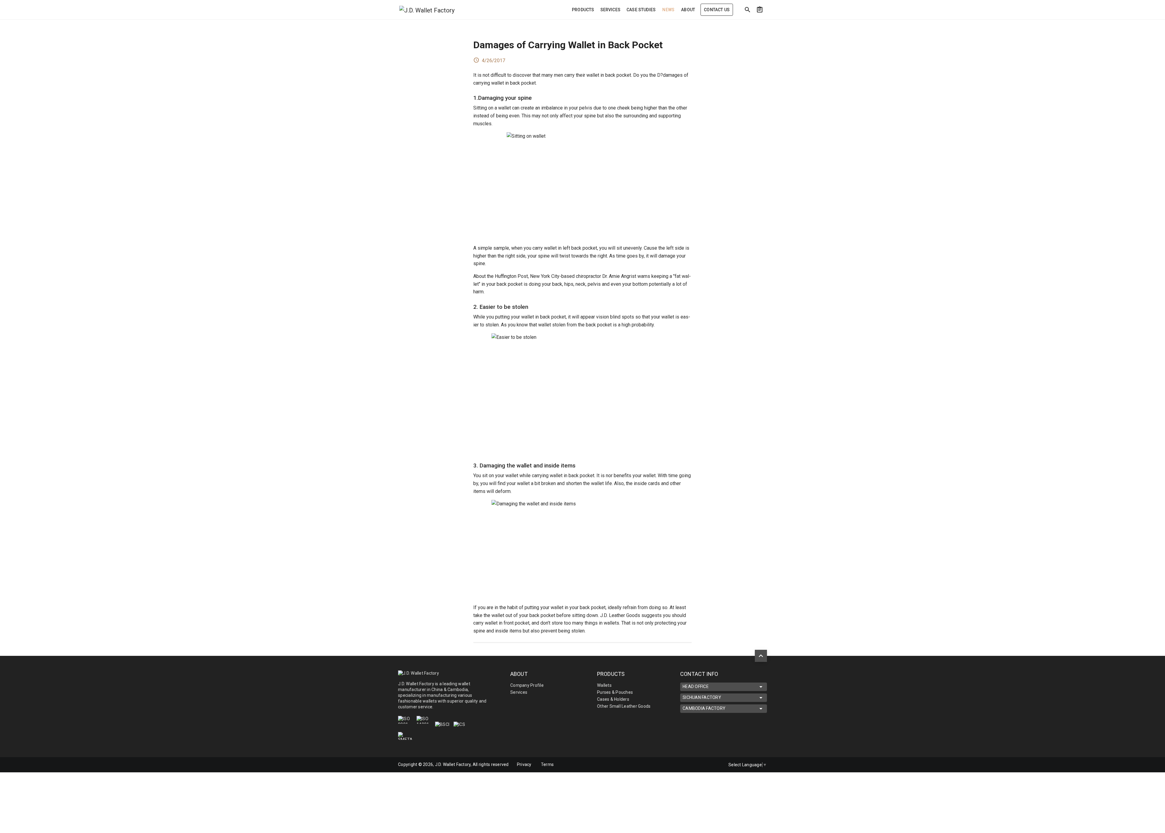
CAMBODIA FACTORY (704, 708)
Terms (547, 764)
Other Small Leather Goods (623, 706)
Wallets (604, 685)
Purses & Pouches (615, 692)
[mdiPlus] (816, 22)
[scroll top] (761, 656)
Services (518, 692)
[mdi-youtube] (714, 765)
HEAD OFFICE (696, 686)
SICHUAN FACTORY (702, 697)
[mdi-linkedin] (702, 765)
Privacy (524, 764)
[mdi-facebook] (689, 765)
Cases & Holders (613, 699)
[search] (747, 10)
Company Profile (527, 685)
